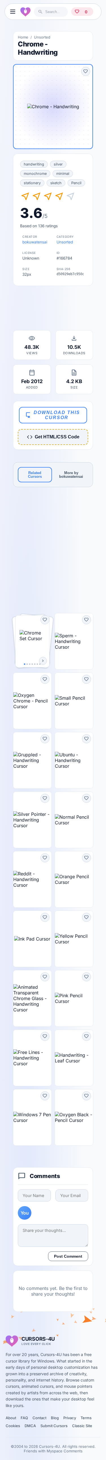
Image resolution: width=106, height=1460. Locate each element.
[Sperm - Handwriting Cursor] (74, 641)
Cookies (13, 1425)
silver (58, 164)
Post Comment (68, 1256)
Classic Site (82, 1425)
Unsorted (42, 37)
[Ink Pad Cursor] (32, 939)
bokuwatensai (34, 242)
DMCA (30, 1425)
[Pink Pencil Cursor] (74, 998)
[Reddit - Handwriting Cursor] (32, 879)
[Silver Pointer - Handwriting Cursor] (32, 819)
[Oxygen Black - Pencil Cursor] (74, 1117)
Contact (39, 1418)
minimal (62, 173)
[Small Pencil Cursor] (74, 700)
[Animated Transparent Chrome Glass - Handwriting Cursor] (32, 998)
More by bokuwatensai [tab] (71, 475)
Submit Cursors (54, 1425)
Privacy (69, 1418)
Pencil (76, 183)
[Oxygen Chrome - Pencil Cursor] (32, 700)
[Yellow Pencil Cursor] (74, 939)
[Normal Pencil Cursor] (74, 819)
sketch (56, 183)
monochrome (35, 173)
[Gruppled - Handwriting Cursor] (32, 760)
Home (23, 37)
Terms (86, 1418)
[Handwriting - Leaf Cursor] (74, 1058)
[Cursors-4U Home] (25, 12)
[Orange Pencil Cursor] (74, 879)
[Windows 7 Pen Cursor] (32, 1117)
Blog (55, 1418)
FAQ (24, 1418)
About (11, 1418)
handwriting (34, 164)
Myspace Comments (65, 1451)
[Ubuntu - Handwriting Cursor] (74, 760)
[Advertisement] (53, 310)
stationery (32, 183)
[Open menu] (12, 12)
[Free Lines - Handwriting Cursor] (32, 1058)
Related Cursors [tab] (35, 475)
